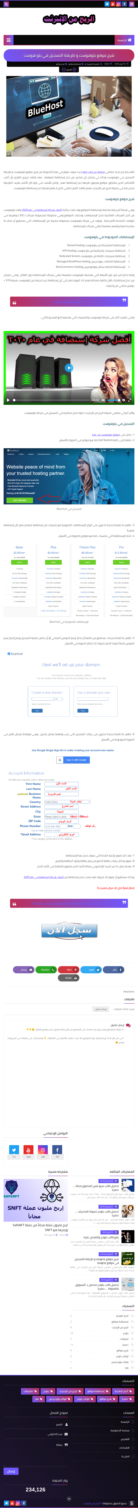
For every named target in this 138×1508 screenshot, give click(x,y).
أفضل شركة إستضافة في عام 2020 (42, 209)
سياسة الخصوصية (120, 1430)
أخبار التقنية (99, 1316)
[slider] (51, 400)
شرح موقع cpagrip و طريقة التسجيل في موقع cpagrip (97, 1260)
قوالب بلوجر (99, 1356)
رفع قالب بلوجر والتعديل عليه (101, 1237)
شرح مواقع (60, 64)
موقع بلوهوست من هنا (106, 434)
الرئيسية (122, 40)
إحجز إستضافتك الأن (67, 302)
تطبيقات (99, 1339)
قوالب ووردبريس (99, 1362)
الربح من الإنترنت (99, 1327)
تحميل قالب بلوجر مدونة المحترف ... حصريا (97, 1213)
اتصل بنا (125, 1456)
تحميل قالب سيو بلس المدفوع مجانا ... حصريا (96, 1187)
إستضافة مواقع (75, 64)
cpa (99, 1367)
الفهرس (125, 1439)
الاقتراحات (124, 1447)
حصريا (99, 1344)
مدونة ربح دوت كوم (93, 171)
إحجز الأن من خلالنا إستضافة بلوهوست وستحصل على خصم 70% (67, 903)
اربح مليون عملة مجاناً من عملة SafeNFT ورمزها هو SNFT (40, 1227)
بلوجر (99, 1333)
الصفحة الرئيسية (93, 64)
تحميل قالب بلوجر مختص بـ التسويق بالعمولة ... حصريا (97, 1286)
